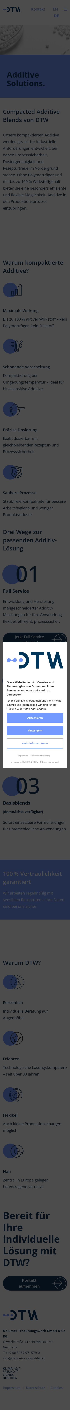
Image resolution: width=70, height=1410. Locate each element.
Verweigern (35, 730)
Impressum (23, 756)
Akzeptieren (35, 717)
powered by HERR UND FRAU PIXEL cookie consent (35, 762)
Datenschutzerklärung (40, 756)
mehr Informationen (35, 743)
